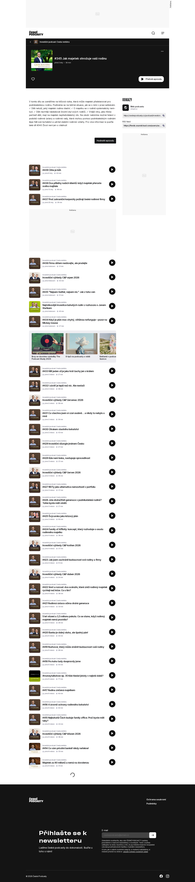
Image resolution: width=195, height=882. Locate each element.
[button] (153, 33)
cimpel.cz (133, 109)
